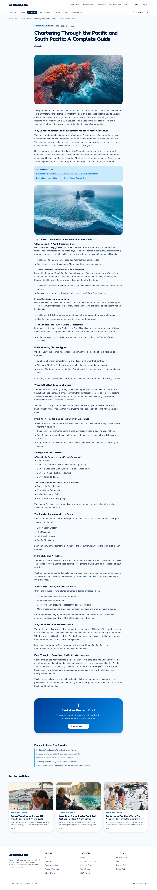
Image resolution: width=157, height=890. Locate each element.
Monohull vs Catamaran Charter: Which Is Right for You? (57, 758)
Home (11, 19)
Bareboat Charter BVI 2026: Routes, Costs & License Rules (58, 754)
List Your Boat (115, 5)
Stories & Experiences (88, 861)
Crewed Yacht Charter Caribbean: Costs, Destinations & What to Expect (63, 766)
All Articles (13, 12)
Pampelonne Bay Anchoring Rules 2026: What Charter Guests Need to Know (67, 173)
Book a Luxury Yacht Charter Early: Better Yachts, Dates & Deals (61, 178)
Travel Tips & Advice (23, 19)
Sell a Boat (120, 861)
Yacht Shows (85, 869)
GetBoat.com (18, 5)
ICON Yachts (85, 873)
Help (146, 883)
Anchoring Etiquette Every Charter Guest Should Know (56, 762)
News (23, 12)
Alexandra (38, 46)
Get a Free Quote (131, 5)
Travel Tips (32, 12)
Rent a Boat (74, 5)
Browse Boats (77, 726)
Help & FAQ (120, 869)
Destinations (88, 5)
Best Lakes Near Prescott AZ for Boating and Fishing (56, 750)
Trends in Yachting (52, 869)
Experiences (101, 5)
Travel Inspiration (45, 12)
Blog (46, 857)
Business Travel (76, 12)
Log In (144, 5)
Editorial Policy (50, 873)
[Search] (134, 12)
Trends (57, 12)
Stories (65, 12)
